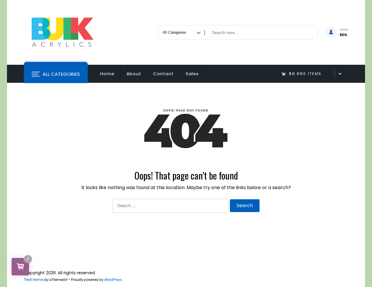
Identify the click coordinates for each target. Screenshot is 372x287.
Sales (192, 74)
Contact (163, 74)
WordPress (113, 279)
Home (107, 74)
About (133, 74)
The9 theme (33, 279)
